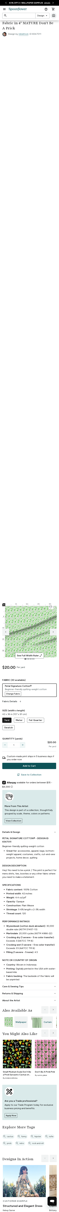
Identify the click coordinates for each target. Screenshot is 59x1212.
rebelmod (23, 34)
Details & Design (29, 832)
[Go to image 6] (33, 659)
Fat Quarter (35, 720)
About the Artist (29, 1000)
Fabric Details (12, 701)
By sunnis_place (41, 1075)
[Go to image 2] (26, 659)
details (47, 3)
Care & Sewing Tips (29, 986)
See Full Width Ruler (29, 655)
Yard (6, 720)
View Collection (13, 821)
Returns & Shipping (29, 993)
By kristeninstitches (10, 1078)
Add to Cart (29, 765)
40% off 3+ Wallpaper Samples (26, 3)
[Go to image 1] (25, 659)
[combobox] (42, 16)
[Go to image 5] (32, 659)
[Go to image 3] (28, 659)
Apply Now (11, 1115)
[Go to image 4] (30, 659)
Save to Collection (29, 774)
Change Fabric (13, 694)
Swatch (8, 727)
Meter (19, 720)
